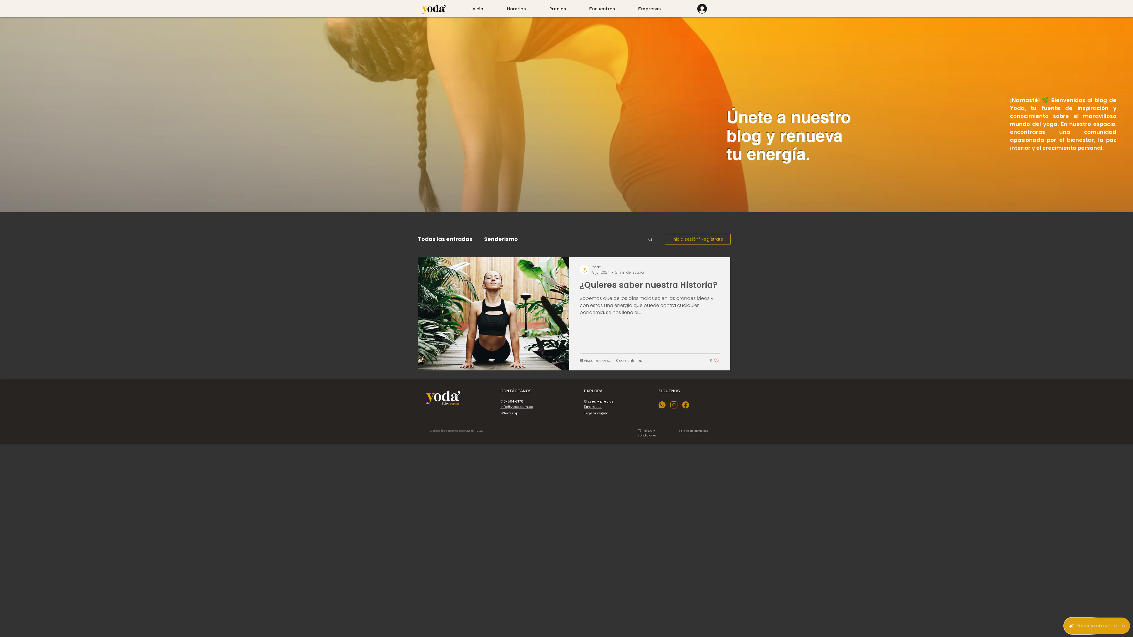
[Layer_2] (662, 404)
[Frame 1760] (673, 404)
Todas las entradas (445, 239)
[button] (650, 240)
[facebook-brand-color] (685, 404)
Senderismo (501, 239)
